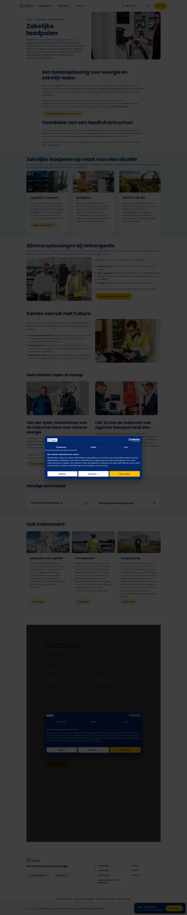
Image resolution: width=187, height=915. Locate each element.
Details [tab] (93, 447)
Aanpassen (92, 474)
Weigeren (62, 474)
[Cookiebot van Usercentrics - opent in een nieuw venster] (130, 440)
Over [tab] (126, 447)
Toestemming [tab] (61, 447)
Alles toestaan (124, 474)
